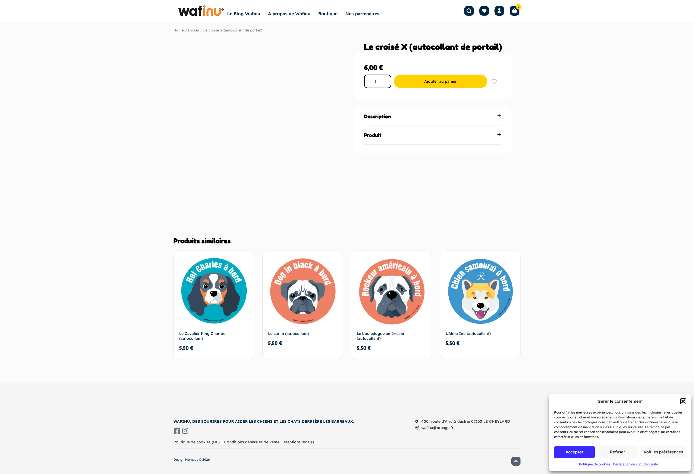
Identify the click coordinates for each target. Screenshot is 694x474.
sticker (193, 30)
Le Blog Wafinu (243, 13)
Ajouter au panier (440, 81)
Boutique (328, 13)
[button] (683, 401)
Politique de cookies (594, 464)
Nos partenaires (362, 13)
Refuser (617, 451)
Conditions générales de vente (251, 442)
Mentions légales (299, 442)
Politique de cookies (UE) (197, 442)
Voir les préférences (663, 451)
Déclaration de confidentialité (635, 464)
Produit (372, 135)
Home (179, 30)
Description (377, 116)
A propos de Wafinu (289, 13)
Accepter (574, 451)
